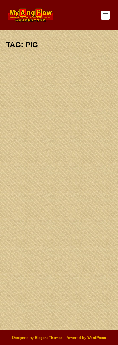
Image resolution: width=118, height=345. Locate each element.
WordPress (96, 338)
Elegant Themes (48, 338)
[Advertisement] (59, 267)
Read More (28, 188)
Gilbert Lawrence (28, 135)
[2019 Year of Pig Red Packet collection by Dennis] (60, 83)
